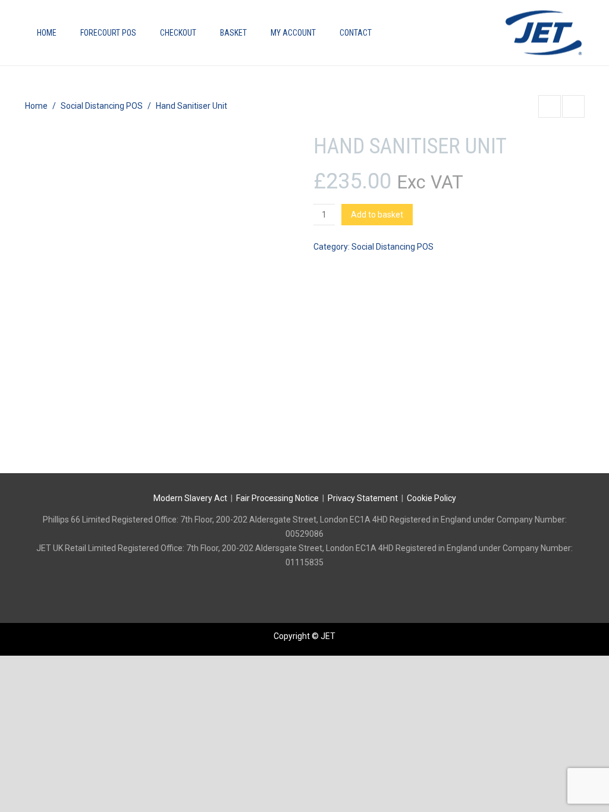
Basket (233, 32)
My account (293, 32)
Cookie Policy (431, 498)
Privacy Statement (363, 498)
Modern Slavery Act (190, 498)
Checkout (178, 32)
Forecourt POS (108, 32)
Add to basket (377, 214)
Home (46, 32)
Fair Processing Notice (277, 498)
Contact (356, 32)
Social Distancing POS (102, 106)
